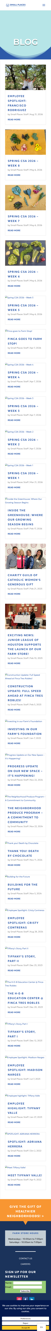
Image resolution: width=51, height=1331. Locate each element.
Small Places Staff (19, 114)
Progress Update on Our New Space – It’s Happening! (25, 771)
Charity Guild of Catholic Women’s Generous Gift (24, 580)
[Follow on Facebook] (25, 1299)
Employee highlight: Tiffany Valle (24, 1108)
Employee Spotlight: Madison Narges (25, 1070)
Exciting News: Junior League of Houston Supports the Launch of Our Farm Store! (24, 645)
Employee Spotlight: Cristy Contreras (23, 922)
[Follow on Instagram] (19, 1299)
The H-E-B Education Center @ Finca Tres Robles (25, 998)
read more (14, 119)
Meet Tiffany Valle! (25, 1175)
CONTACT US (25, 1258)
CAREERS (25, 1264)
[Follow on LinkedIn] (31, 1299)
